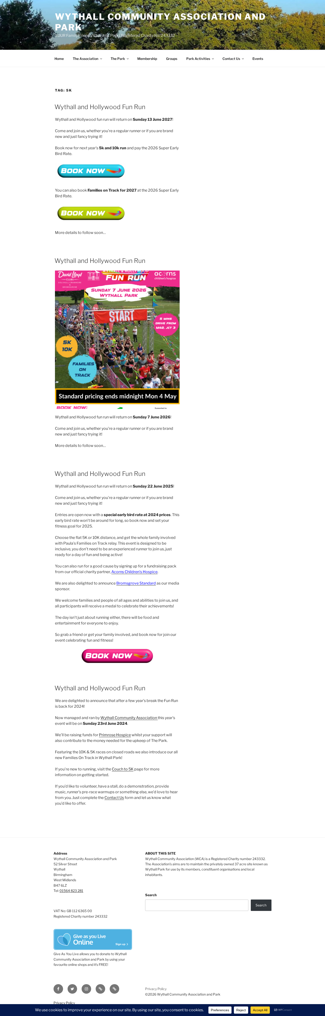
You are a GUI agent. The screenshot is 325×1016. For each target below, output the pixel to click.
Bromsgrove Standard (136, 583)
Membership (147, 59)
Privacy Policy (156, 989)
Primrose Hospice (115, 735)
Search (151, 895)
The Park (118, 59)
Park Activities (198, 59)
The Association (85, 59)
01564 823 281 (71, 891)
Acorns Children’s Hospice (134, 572)
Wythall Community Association (129, 718)
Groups (171, 59)
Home (59, 59)
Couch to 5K (122, 769)
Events (257, 59)
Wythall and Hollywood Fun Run (99, 107)
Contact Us (231, 59)
